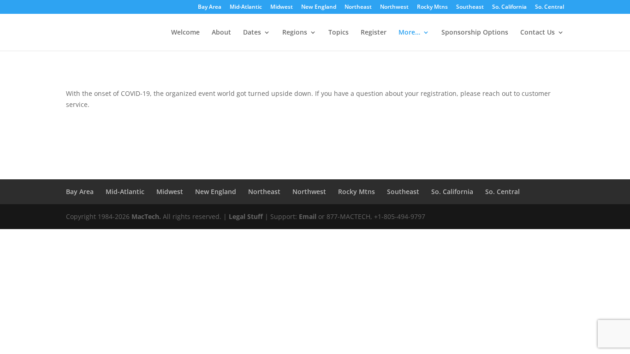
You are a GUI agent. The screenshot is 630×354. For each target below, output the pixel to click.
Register (373, 32)
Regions (294, 32)
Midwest (281, 7)
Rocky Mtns (432, 7)
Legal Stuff (246, 216)
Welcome (185, 32)
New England (318, 7)
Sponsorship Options (474, 32)
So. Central (549, 7)
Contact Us (537, 32)
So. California (509, 7)
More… (409, 32)
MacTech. (146, 216)
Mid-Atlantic (246, 7)
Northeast (358, 7)
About (221, 32)
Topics (338, 32)
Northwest (394, 7)
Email (307, 216)
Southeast (470, 7)
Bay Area (209, 7)
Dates (252, 32)
